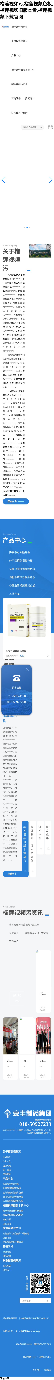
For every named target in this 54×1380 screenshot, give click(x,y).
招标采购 (7, 1256)
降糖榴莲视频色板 (19, 552)
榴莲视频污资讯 (19, 84)
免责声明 (36, 1370)
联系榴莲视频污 (19, 113)
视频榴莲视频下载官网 (36, 933)
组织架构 (7, 1166)
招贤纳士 (29, 98)
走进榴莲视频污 (19, 41)
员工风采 (7, 1170)
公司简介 (7, 1157)
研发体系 (7, 1219)
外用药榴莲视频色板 (21, 560)
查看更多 (13, 941)
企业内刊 (13, 933)
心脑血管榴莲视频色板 (22, 585)
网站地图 (4, 1378)
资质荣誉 (7, 1174)
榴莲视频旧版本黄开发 (13, 1215)
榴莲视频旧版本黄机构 (13, 1211)
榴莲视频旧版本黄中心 (22, 70)
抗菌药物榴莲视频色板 (22, 569)
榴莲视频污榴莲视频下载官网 (24, 925)
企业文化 (7, 1161)
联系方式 (7, 1266)
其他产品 (14, 594)
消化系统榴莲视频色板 (22, 577)
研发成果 (7, 1224)
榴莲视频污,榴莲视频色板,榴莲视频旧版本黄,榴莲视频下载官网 (26, 10)
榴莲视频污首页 (19, 27)
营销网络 (16, 98)
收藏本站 (47, 1370)
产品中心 (16, 55)
